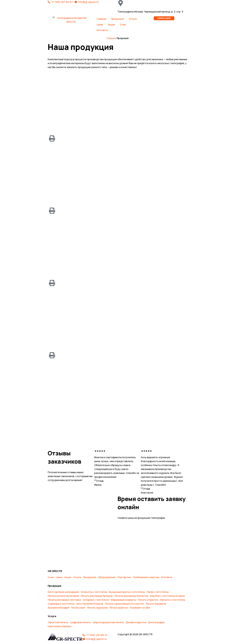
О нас (123, 24)
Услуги (133, 18)
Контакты (102, 30)
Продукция (117, 18)
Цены (100, 24)
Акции (111, 24)
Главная (101, 18)
